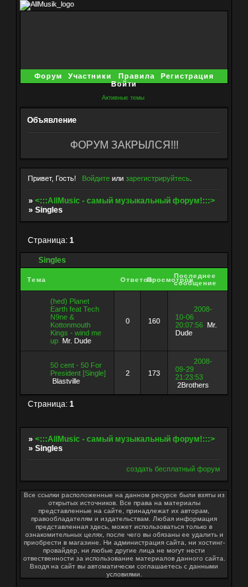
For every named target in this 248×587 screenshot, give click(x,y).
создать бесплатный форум (173, 469)
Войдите (96, 178)
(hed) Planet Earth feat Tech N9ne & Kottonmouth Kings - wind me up (75, 321)
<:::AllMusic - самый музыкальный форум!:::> (125, 200)
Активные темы (123, 97)
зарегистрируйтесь (158, 178)
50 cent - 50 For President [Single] (78, 369)
